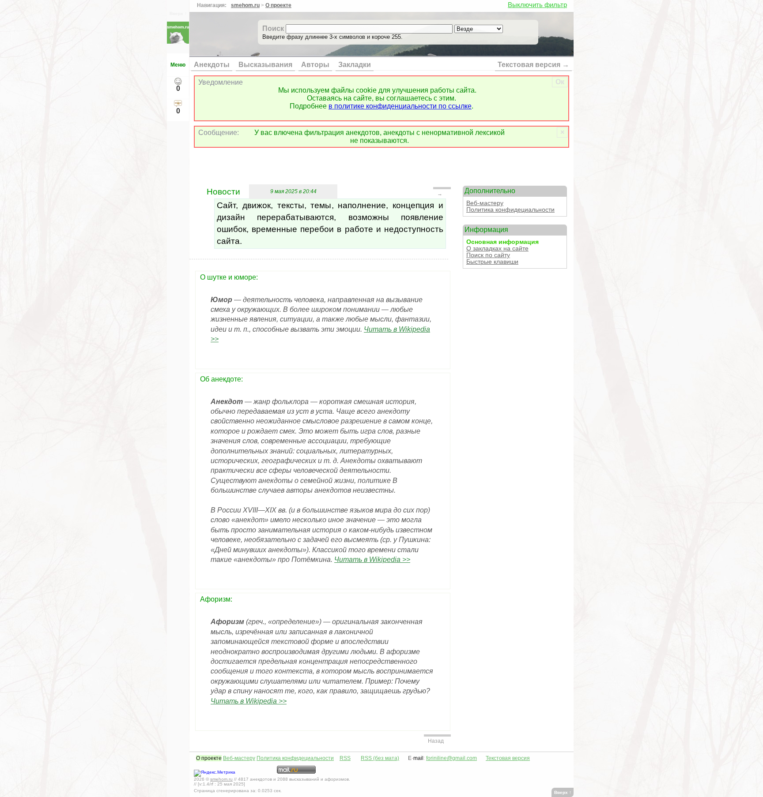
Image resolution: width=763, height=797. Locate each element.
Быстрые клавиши (492, 261)
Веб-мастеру (484, 203)
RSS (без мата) (380, 758)
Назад (436, 741)
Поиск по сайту (488, 255)
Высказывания (265, 64)
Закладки (354, 64)
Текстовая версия (508, 758)
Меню (177, 65)
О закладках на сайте (497, 248)
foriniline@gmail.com (451, 758)
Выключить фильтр (537, 4)
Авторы (315, 64)
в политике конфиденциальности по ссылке (400, 106)
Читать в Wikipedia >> (372, 559)
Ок (559, 82)
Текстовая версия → (533, 64)
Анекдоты (212, 64)
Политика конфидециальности (510, 209)
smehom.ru (245, 5)
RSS (345, 758)
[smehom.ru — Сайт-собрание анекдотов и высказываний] (178, 41)
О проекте (278, 5)
